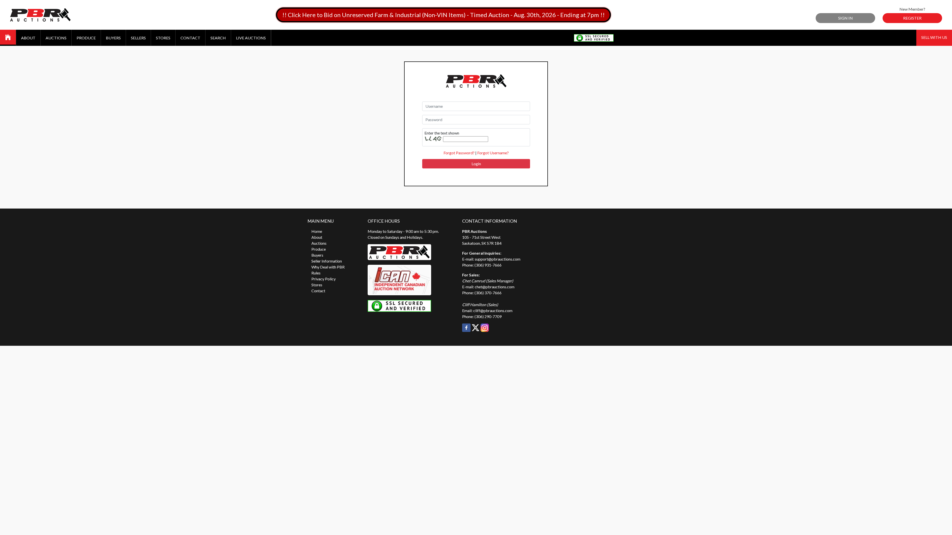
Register (912, 18)
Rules (316, 272)
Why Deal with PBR (328, 267)
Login (476, 163)
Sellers (138, 37)
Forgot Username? (493, 152)
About (28, 37)
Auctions (56, 37)
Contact (190, 37)
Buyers (113, 37)
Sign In (845, 18)
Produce (86, 37)
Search (218, 37)
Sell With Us (934, 37)
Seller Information (326, 261)
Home (316, 231)
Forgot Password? (459, 152)
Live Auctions (251, 37)
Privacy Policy (323, 278)
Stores (163, 37)
